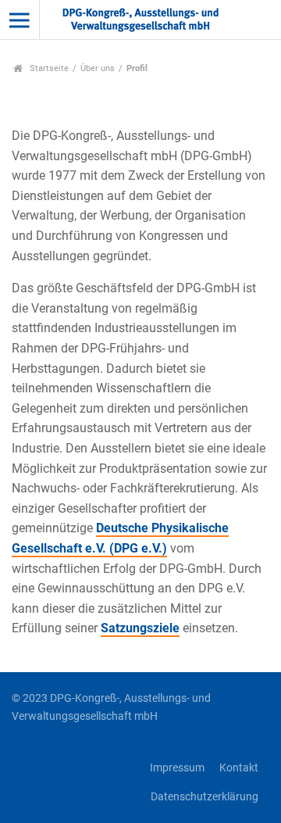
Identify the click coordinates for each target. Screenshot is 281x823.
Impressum (177, 768)
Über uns (97, 68)
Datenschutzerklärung (204, 796)
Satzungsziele (140, 628)
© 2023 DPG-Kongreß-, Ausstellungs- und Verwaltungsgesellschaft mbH (111, 707)
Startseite (48, 68)
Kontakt (238, 768)
